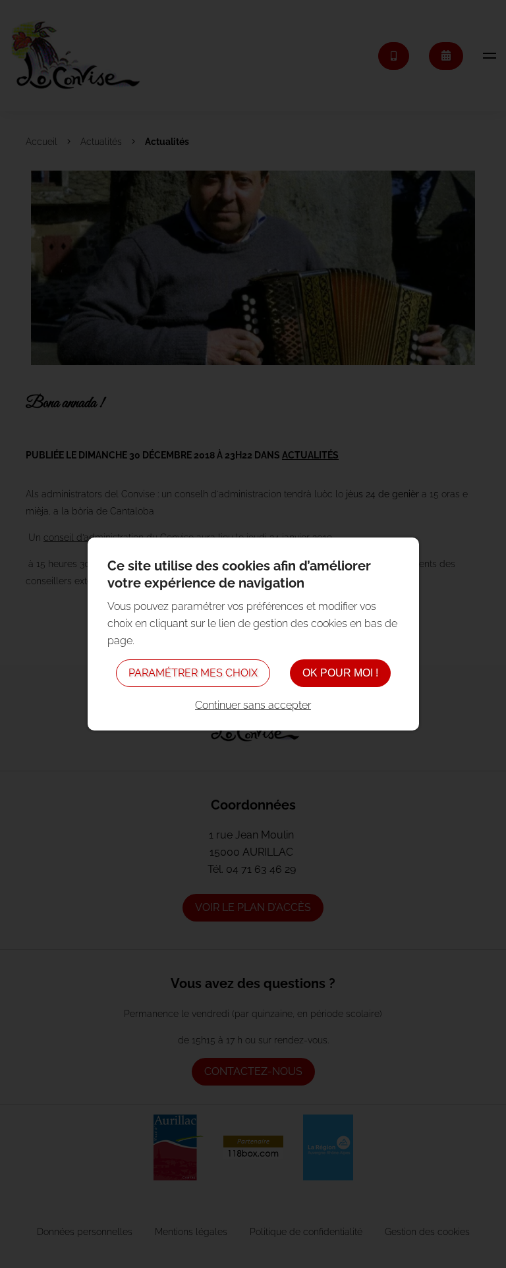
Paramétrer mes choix (193, 673)
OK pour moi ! (340, 672)
